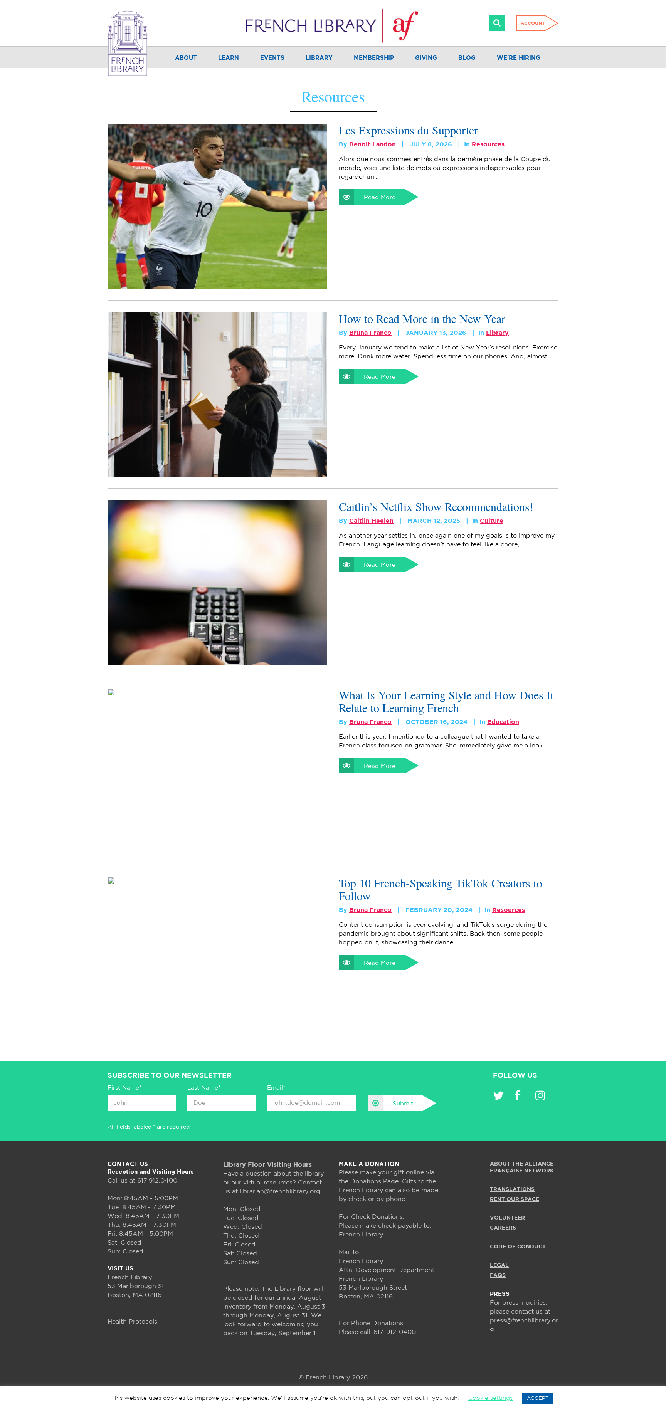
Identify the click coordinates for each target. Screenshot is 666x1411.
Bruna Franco (370, 333)
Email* (276, 1087)
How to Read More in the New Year (422, 318)
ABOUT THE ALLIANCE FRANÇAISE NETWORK (522, 1167)
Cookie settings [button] (490, 1398)
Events (272, 57)
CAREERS (503, 1228)
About (186, 57)
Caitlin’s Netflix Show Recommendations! (436, 506)
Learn (228, 57)
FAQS (498, 1275)
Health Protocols (132, 1322)
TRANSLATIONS (512, 1189)
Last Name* (203, 1087)
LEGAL (499, 1265)
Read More (379, 197)
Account (533, 23)
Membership (374, 57)
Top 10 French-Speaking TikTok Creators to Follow (440, 889)
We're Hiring (518, 57)
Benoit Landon (372, 145)
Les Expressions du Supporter (408, 130)
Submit (403, 1103)
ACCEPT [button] (537, 1398)
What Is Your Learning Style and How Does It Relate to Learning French (446, 701)
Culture (491, 521)
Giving (426, 57)
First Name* (124, 1087)
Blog (467, 57)
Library (319, 57)
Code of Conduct (518, 1247)
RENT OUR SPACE (514, 1199)
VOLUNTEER (507, 1218)
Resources (488, 145)
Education (503, 722)
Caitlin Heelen (371, 521)
